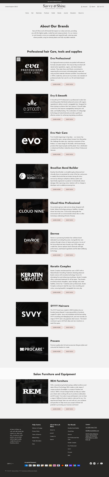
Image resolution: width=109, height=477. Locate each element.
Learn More (56, 84)
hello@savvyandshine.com (92, 431)
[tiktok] (98, 463)
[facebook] (91, 463)
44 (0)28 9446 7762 (91, 427)
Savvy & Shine (15, 471)
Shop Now (69, 84)
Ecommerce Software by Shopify (29, 471)
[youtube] (101, 463)
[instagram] (94, 463)
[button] (84, 7)
